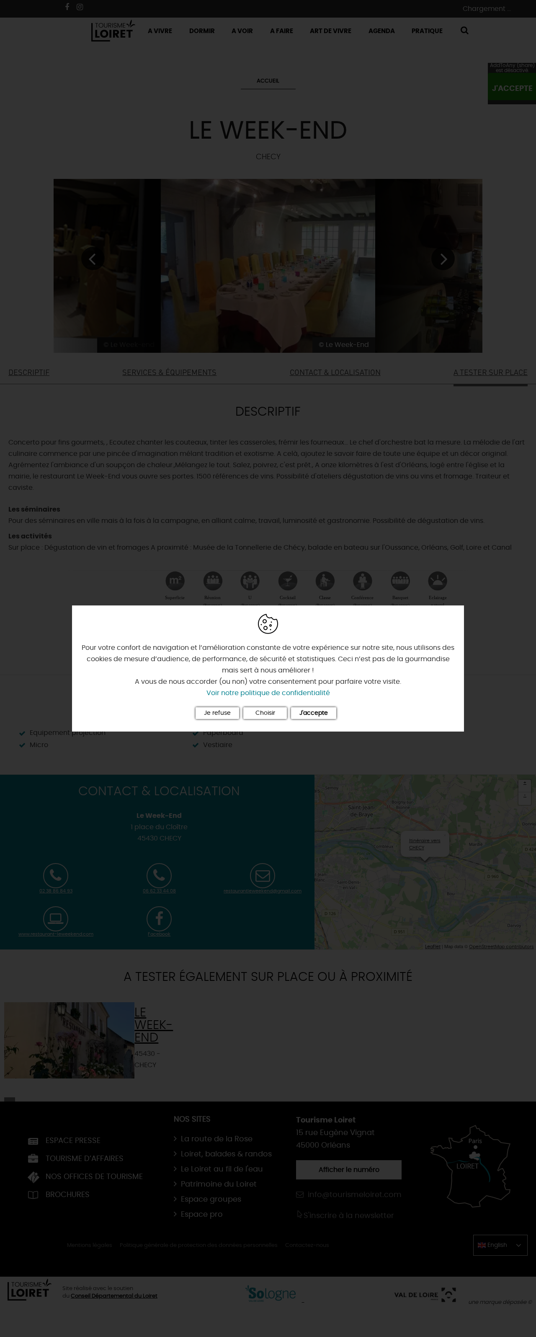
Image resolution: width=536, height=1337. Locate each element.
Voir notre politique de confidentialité (268, 693)
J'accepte (313, 713)
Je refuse (217, 713)
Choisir (265, 713)
